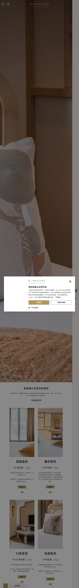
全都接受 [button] (39, 302)
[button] (33, 308)
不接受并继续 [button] (61, 302)
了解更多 (58, 297)
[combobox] (70, 281)
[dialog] (39, 294)
